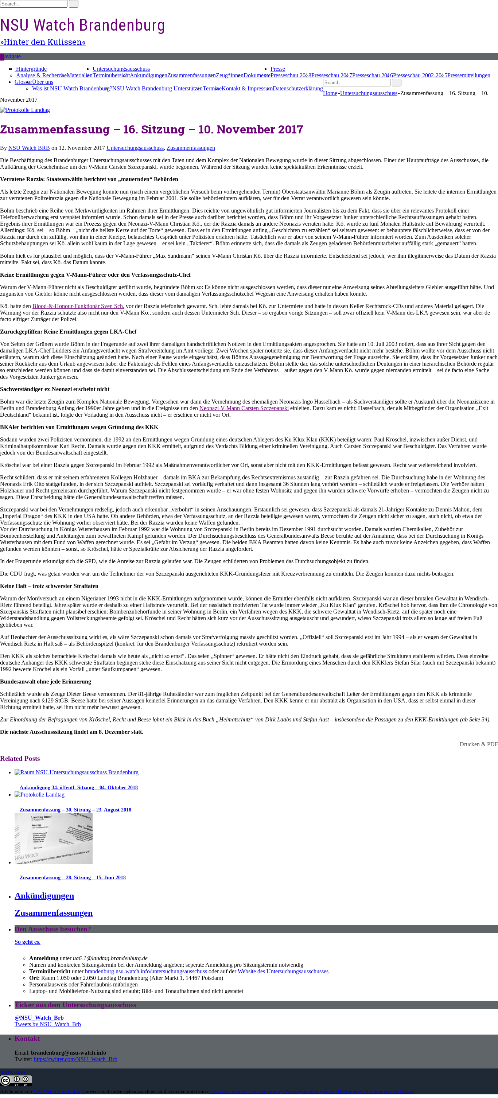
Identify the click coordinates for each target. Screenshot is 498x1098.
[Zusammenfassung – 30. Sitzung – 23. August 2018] (40, 794)
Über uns (42, 82)
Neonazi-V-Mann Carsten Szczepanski (244, 408)
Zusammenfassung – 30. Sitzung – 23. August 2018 (75, 810)
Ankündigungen (148, 75)
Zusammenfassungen (191, 75)
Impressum (12, 1071)
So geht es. (27, 942)
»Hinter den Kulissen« (43, 41)
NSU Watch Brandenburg (83, 25)
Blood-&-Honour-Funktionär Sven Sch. (78, 306)
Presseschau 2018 (291, 75)
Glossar (23, 82)
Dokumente (257, 75)
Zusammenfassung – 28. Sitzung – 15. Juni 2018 (73, 877)
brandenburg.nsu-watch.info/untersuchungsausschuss (146, 971)
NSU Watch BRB (29, 148)
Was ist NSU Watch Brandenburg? (72, 88)
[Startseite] (15, 69)
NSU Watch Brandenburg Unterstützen (157, 88)
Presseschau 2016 (372, 75)
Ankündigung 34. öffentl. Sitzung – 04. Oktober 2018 (79, 787)
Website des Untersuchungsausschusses (283, 971)
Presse (278, 69)
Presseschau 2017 (331, 75)
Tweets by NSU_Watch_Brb (48, 1024)
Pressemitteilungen (468, 75)
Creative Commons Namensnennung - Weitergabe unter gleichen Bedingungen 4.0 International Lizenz (311, 1091)
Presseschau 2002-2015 (420, 75)
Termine (212, 88)
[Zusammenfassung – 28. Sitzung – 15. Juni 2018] (54, 862)
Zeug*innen (230, 75)
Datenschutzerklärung (298, 88)
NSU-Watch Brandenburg (58, 1091)
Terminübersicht (111, 75)
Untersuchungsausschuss (121, 69)
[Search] (2, 57)
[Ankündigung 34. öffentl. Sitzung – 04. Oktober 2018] (77, 772)
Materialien (80, 75)
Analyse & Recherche (41, 75)
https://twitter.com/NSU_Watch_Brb (75, 1059)
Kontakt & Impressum (247, 88)
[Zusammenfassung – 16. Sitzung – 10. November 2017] (25, 110)
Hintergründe (31, 69)
